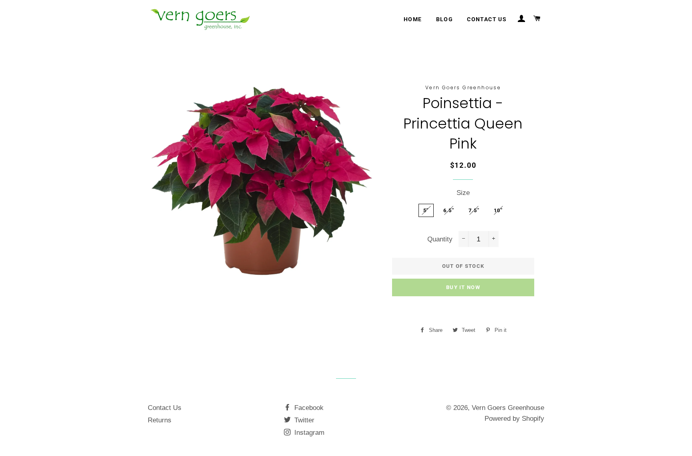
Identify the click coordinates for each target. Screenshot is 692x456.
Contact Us (164, 408)
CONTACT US (487, 19)
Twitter (303, 420)
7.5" (474, 210)
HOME (413, 19)
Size (463, 193)
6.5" (448, 210)
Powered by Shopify (514, 418)
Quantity (440, 239)
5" (426, 210)
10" (498, 210)
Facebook (308, 408)
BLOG (444, 19)
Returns (159, 420)
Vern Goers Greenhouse (508, 408)
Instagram (308, 432)
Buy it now (463, 287)
